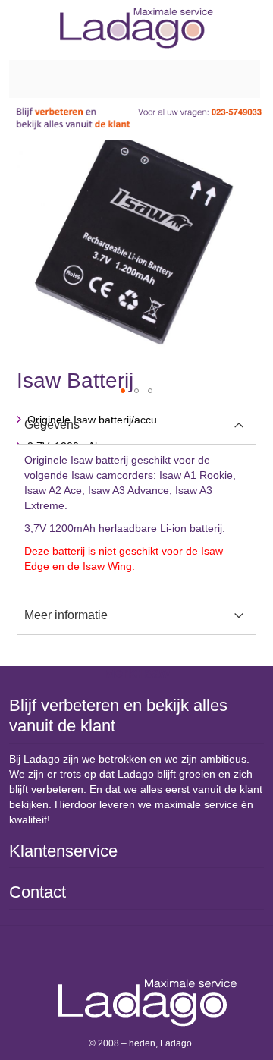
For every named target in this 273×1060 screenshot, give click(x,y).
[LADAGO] (136, 28)
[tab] (136, 425)
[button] (123, 390)
